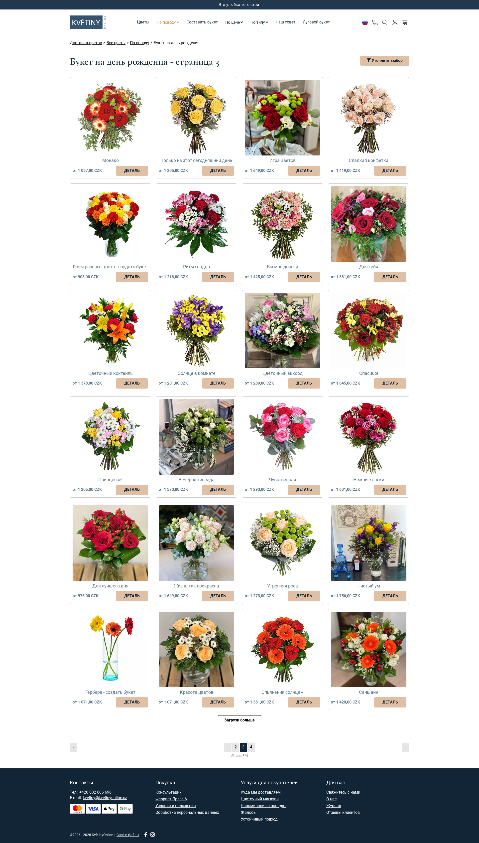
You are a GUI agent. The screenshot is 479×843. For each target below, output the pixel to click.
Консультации (168, 792)
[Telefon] (374, 22)
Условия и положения (175, 805)
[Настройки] (364, 22)
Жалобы (248, 812)
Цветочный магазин (260, 799)
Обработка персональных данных (187, 812)
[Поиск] (384, 22)
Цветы (143, 22)
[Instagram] (152, 835)
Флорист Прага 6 (171, 799)
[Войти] (394, 22)
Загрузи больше (239, 720)
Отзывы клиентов (343, 812)
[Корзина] (404, 22)
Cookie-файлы (128, 835)
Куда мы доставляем (261, 792)
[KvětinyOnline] (88, 22)
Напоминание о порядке (263, 805)
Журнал (333, 805)
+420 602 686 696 (95, 792)
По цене (232, 22)
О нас (331, 799)
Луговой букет (316, 22)
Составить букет (202, 22)
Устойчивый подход (259, 819)
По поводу (166, 22)
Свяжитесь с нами (343, 792)
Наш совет (285, 22)
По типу (257, 22)
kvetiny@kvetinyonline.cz (105, 797)
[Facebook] (145, 835)
